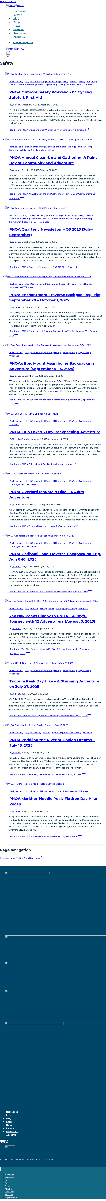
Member (18, 29)
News (16, 25)
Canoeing (40, 215)
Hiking (82, 81)
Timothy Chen (19, 439)
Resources (19, 33)
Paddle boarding (26, 85)
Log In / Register (23, 42)
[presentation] (55, 74)
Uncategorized (17, 484)
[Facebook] (4, 1141)
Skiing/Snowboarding (70, 85)
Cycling (64, 81)
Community (52, 81)
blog (27, 81)
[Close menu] (0, 1169)
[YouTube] (6, 1141)
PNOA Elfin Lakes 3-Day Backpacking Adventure (54, 432)
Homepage (20, 11)
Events (17, 14)
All (10, 215)
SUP (35, 222)
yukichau (16, 105)
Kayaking (92, 81)
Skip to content (8, 1)
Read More (47, 130)
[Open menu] (8, 54)
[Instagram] (1, 1141)
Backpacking (16, 81)
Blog (16, 18)
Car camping (38, 81)
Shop (16, 22)
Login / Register (11, 1198)
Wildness (87, 85)
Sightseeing (50, 85)
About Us (19, 37)
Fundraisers (60, 147)
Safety (39, 85)
